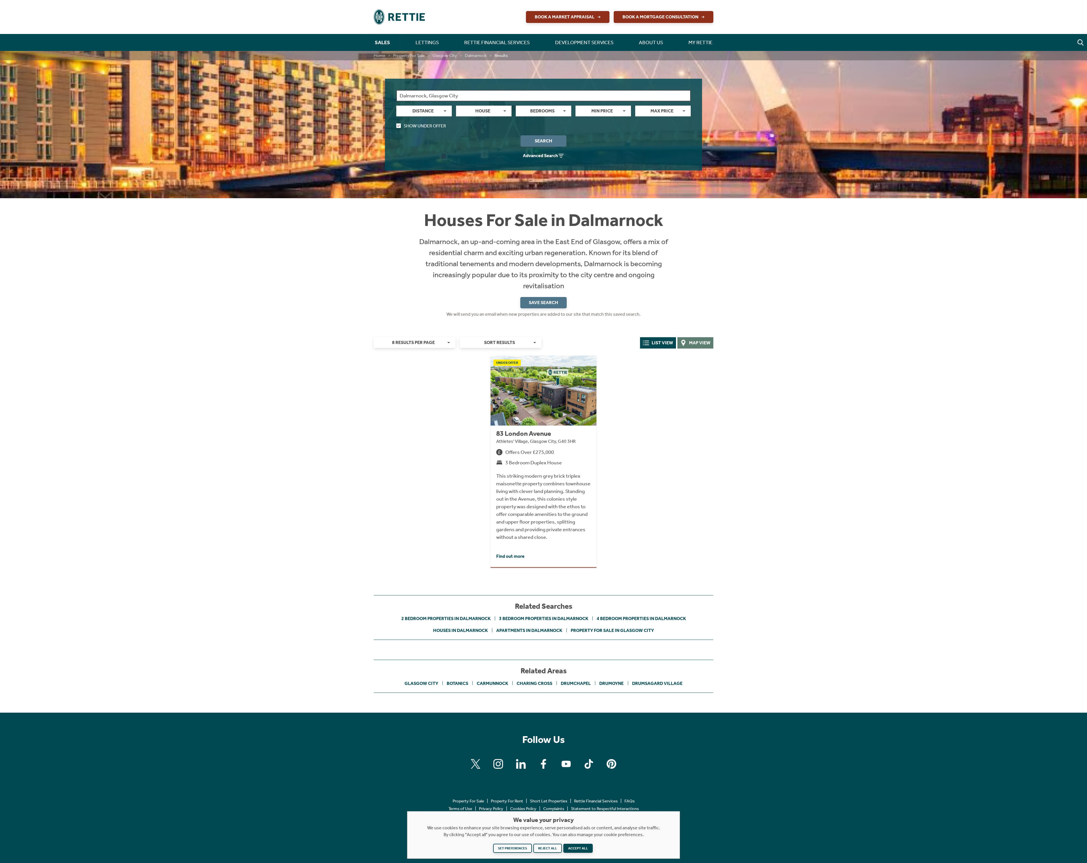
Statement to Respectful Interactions (605, 808)
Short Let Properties (548, 801)
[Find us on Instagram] (498, 764)
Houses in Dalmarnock (460, 630)
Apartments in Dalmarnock (529, 630)
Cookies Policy (523, 808)
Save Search (543, 302)
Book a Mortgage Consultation (660, 17)
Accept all (578, 848)
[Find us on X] (475, 764)
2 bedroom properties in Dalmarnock (446, 618)
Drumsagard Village (657, 683)
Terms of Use (460, 808)
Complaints (553, 808)
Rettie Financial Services (596, 801)
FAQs (629, 801)
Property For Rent (507, 801)
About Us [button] (651, 42)
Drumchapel (576, 683)
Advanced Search (540, 155)
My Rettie (700, 42)
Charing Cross (534, 683)
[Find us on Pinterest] (611, 764)
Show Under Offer (425, 126)
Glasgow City (445, 55)
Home (379, 55)
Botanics (457, 683)
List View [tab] (662, 342)
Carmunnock (492, 683)
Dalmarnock (476, 55)
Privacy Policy (491, 808)
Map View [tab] (700, 342)
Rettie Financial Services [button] (497, 42)
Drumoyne (611, 683)
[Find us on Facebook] (543, 764)
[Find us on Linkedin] (521, 764)
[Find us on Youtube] (566, 764)
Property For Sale (409, 55)
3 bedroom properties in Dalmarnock (543, 618)
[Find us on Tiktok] (589, 764)
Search (543, 141)
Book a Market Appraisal (564, 17)
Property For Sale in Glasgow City (612, 630)
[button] (1080, 42)
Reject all (547, 848)
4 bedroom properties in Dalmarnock (641, 618)
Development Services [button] (584, 42)
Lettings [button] (427, 42)
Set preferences (512, 848)
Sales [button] (382, 42)
